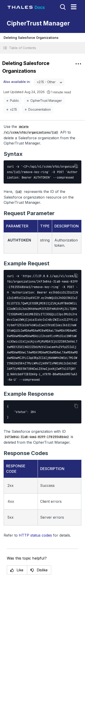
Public (14, 100)
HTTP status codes (35, 535)
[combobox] (49, 82)
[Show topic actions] (78, 63)
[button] (42, 48)
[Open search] (62, 6)
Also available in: (17, 82)
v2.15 (13, 109)
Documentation (39, 109)
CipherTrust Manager (46, 100)
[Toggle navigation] (73, 6)
